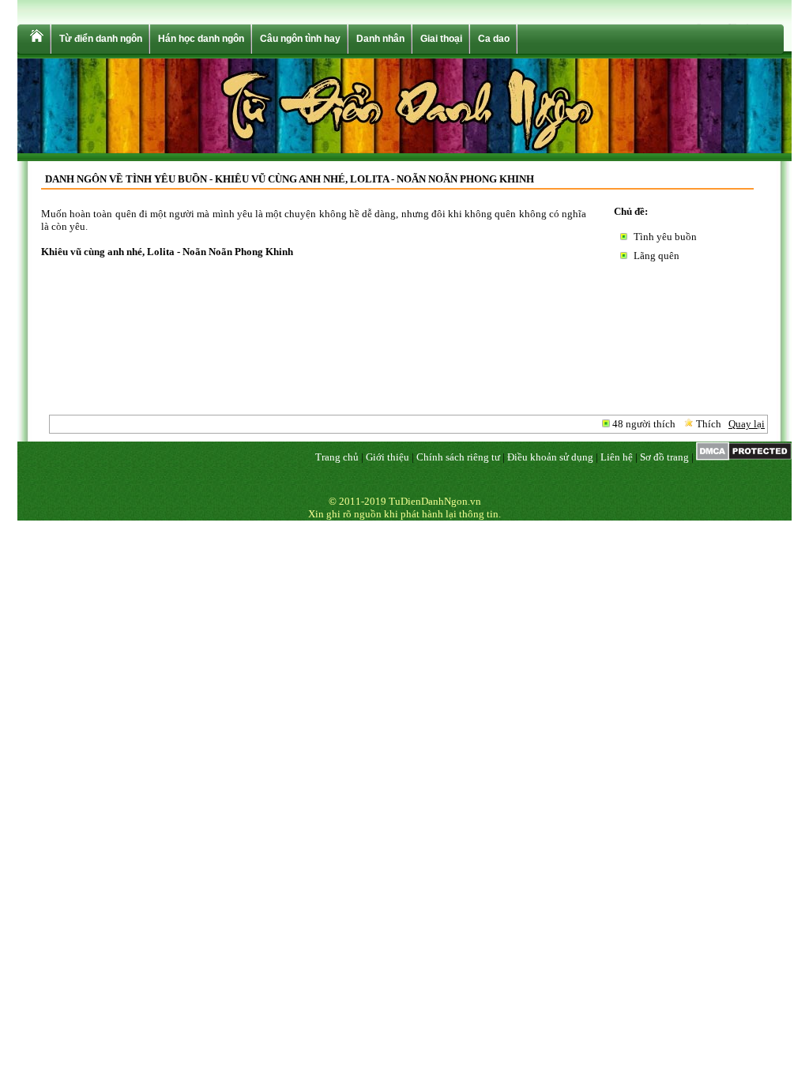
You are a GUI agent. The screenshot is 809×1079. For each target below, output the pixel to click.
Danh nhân (380, 38)
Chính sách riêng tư (458, 457)
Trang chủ (337, 457)
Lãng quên (656, 255)
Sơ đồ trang (664, 457)
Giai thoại (441, 38)
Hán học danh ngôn (201, 38)
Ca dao (494, 38)
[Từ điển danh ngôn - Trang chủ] (35, 39)
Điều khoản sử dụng (550, 457)
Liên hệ (616, 457)
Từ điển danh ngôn (100, 38)
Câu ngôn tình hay (300, 38)
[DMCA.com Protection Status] (744, 457)
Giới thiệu (387, 457)
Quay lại (746, 424)
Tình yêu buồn (665, 236)
